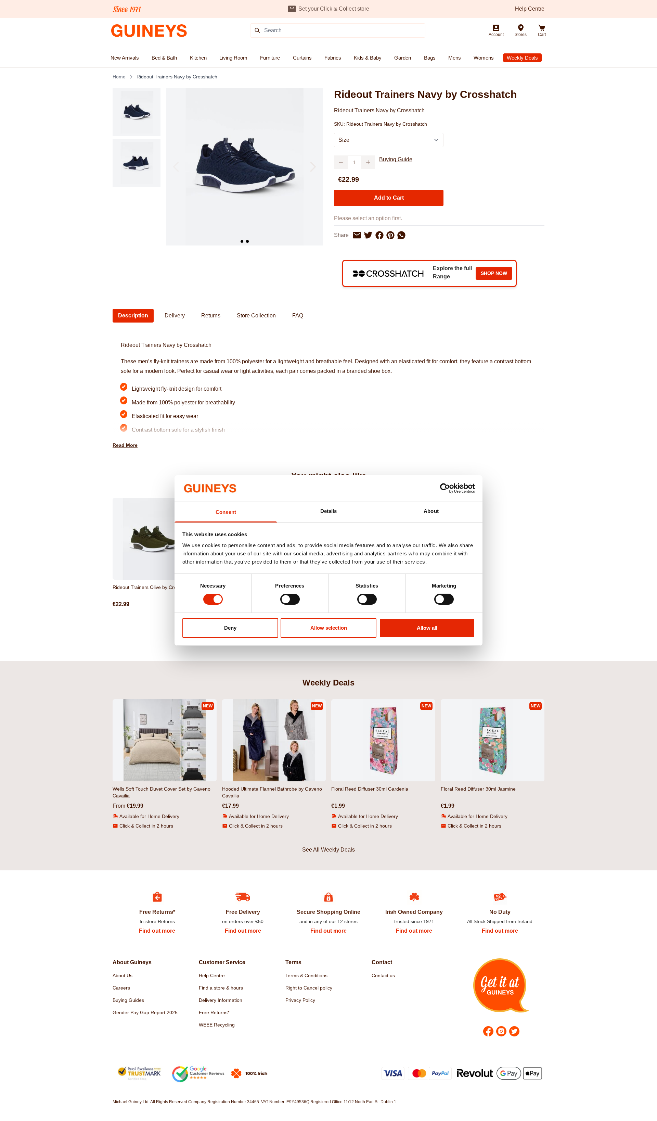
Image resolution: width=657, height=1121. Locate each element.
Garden (402, 58)
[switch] (290, 599)
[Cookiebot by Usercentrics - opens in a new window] (445, 488)
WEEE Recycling (217, 1025)
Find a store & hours (221, 988)
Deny (230, 628)
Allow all (427, 628)
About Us (122, 975)
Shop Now (494, 273)
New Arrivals (125, 58)
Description (133, 315)
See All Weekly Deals (328, 850)
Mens (454, 58)
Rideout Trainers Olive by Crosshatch (153, 587)
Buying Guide (395, 159)
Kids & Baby (368, 58)
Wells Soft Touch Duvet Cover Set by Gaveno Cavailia (161, 792)
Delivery (175, 315)
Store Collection (256, 315)
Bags (430, 58)
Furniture (270, 58)
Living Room (233, 58)
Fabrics (332, 58)
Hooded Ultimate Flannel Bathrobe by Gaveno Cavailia (272, 792)
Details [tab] (328, 511)
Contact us (383, 975)
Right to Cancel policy (308, 988)
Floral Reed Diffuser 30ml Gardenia (369, 789)
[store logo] (149, 30)
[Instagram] (501, 1031)
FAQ (297, 315)
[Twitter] (514, 1031)
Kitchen (198, 58)
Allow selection (328, 628)
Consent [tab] (226, 512)
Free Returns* (214, 1012)
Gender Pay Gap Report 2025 (145, 1012)
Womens (484, 58)
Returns (210, 315)
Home (119, 76)
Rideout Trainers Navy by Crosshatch (177, 76)
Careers (121, 988)
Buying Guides (128, 1000)
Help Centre (529, 9)
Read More (125, 445)
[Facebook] (488, 1031)
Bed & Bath (164, 58)
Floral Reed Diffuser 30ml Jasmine (478, 789)
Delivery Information (220, 1000)
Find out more (157, 931)
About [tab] (431, 511)
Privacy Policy (300, 1000)
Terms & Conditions (306, 975)
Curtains (302, 58)
